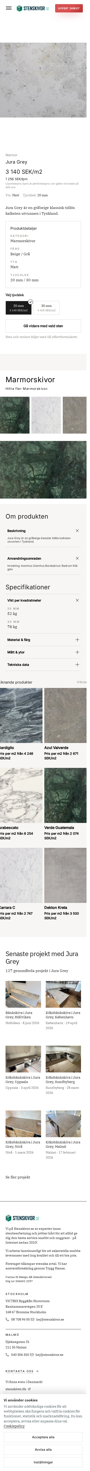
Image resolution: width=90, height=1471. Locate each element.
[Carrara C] (46, 415)
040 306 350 (20, 1355)
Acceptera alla (43, 1437)
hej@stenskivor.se (50, 1319)
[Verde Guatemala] (15, 415)
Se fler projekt (18, 1177)
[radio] (19, 308)
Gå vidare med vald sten (43, 326)
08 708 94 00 (20, 1319)
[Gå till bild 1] (40, 132)
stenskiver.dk (16, 1389)
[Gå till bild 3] (47, 132)
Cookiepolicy (14, 1426)
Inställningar (43, 1462)
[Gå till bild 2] (43, 132)
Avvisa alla (43, 1449)
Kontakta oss (20, 1371)
